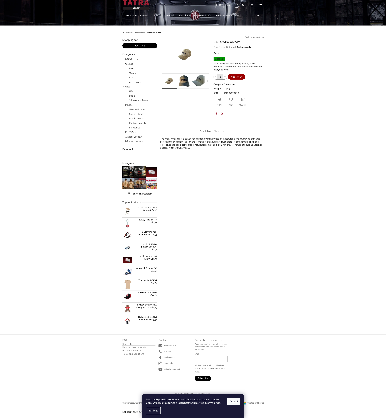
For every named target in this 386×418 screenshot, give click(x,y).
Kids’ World (131, 132)
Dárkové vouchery (134, 141)
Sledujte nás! (169, 357)
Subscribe (203, 378)
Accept (234, 401)
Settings (153, 410)
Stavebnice (134, 127)
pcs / (140, 45)
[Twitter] (222, 113)
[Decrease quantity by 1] (215, 76)
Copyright (127, 344)
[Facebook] (216, 113)
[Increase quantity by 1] (225, 76)
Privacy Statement (131, 351)
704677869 (168, 351)
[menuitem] (130, 16)
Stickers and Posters (139, 100)
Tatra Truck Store (203, 394)
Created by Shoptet (255, 403)
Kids (131, 77)
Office (132, 91)
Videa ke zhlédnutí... (172, 369)
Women (133, 73)
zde (218, 402)
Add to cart (236, 77)
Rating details (244, 47)
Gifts (127, 86)
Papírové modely (137, 123)
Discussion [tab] (219, 131)
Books (132, 96)
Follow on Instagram (142, 194)
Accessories (135, 82)
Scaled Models (136, 114)
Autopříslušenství (133, 137)
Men (131, 68)
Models (129, 105)
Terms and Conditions (133, 354)
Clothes (129, 64)
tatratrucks (168, 363)
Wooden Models (137, 109)
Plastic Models (136, 118)
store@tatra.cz (170, 345)
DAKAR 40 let (132, 59)
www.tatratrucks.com (184, 394)
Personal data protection (134, 347)
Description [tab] (205, 131)
